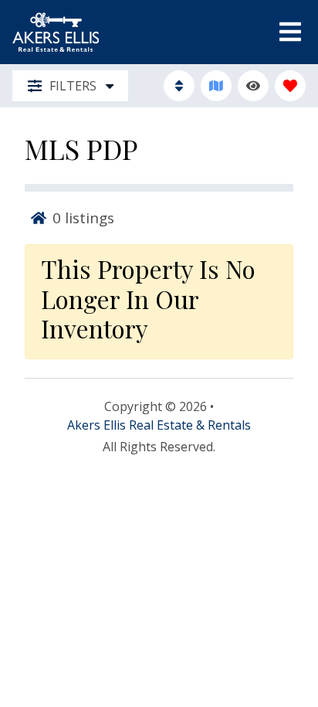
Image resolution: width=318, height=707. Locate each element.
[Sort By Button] (179, 85)
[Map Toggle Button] (216, 85)
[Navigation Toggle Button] (290, 31)
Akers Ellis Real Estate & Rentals (159, 424)
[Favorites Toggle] (290, 85)
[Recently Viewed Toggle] (253, 85)
